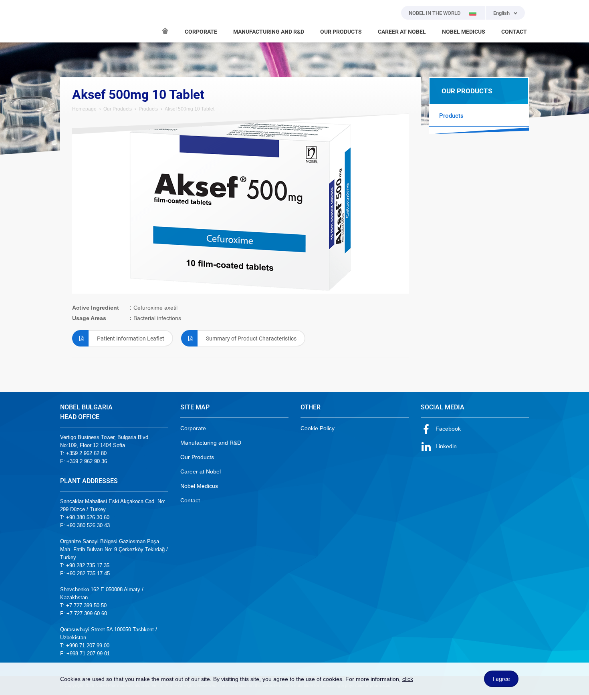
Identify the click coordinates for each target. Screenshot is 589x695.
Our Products (117, 109)
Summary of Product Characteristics (251, 338)
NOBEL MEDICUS (463, 31)
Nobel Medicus (199, 486)
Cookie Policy (318, 428)
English (501, 13)
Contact (190, 500)
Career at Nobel (200, 471)
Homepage (84, 109)
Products (148, 109)
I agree (501, 679)
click (407, 679)
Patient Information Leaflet (130, 338)
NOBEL (71, 21)
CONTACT (514, 31)
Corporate (193, 428)
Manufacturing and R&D (210, 442)
